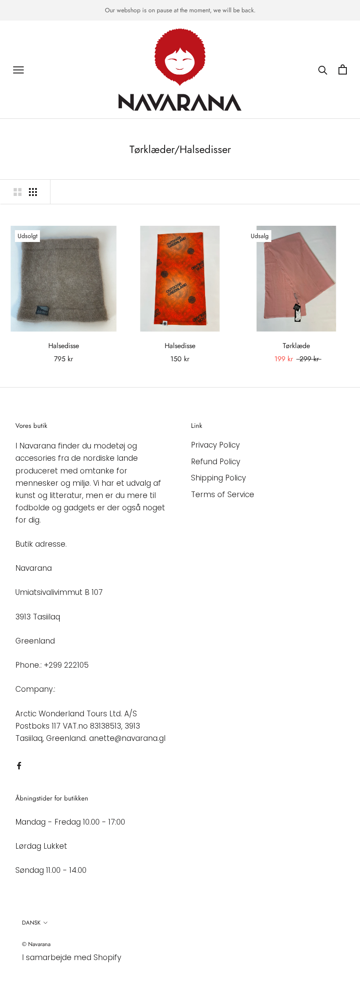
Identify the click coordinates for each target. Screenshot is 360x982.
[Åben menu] (18, 70)
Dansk (31, 922)
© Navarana (36, 944)
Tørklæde (296, 346)
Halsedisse (63, 346)
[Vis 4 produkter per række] (33, 192)
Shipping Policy (218, 478)
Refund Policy (215, 461)
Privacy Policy (215, 445)
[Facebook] (19, 765)
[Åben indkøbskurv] (342, 69)
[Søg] (323, 69)
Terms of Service (222, 494)
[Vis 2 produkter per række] (18, 192)
